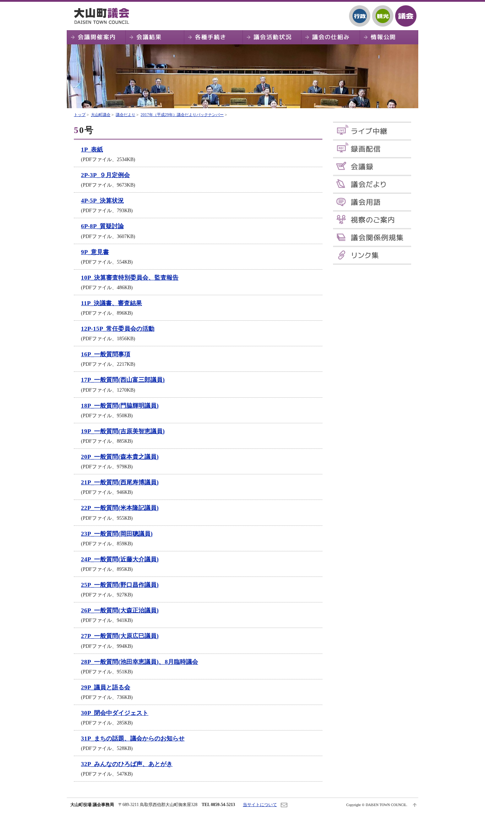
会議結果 (154, 37)
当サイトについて (260, 804)
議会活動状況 (272, 37)
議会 (405, 16)
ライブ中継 (372, 131)
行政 (359, 16)
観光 (382, 16)
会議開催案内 (96, 37)
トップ (80, 114)
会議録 (372, 166)
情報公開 (389, 37)
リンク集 (372, 255)
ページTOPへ (414, 805)
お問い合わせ (284, 805)
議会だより (125, 114)
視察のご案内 (372, 219)
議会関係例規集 (372, 237)
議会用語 (372, 202)
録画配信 (372, 148)
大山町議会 (104, 16)
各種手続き (213, 37)
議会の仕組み (330, 37)
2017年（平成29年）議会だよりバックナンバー (182, 114)
